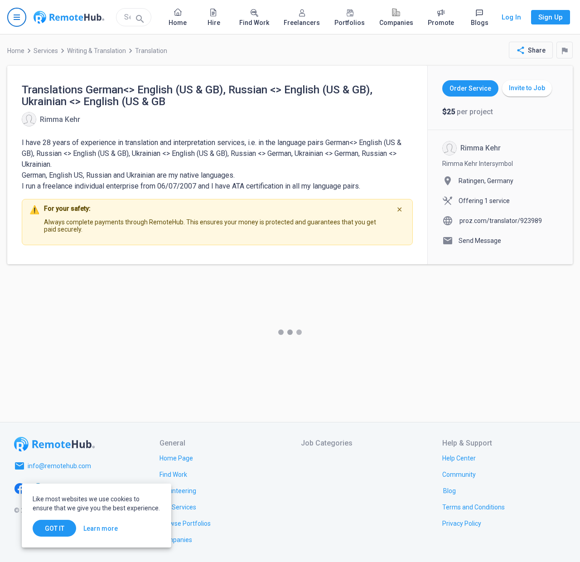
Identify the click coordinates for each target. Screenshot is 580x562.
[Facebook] (20, 488)
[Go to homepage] (69, 17)
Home (15, 50)
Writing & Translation (96, 50)
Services (46, 50)
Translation (151, 50)
